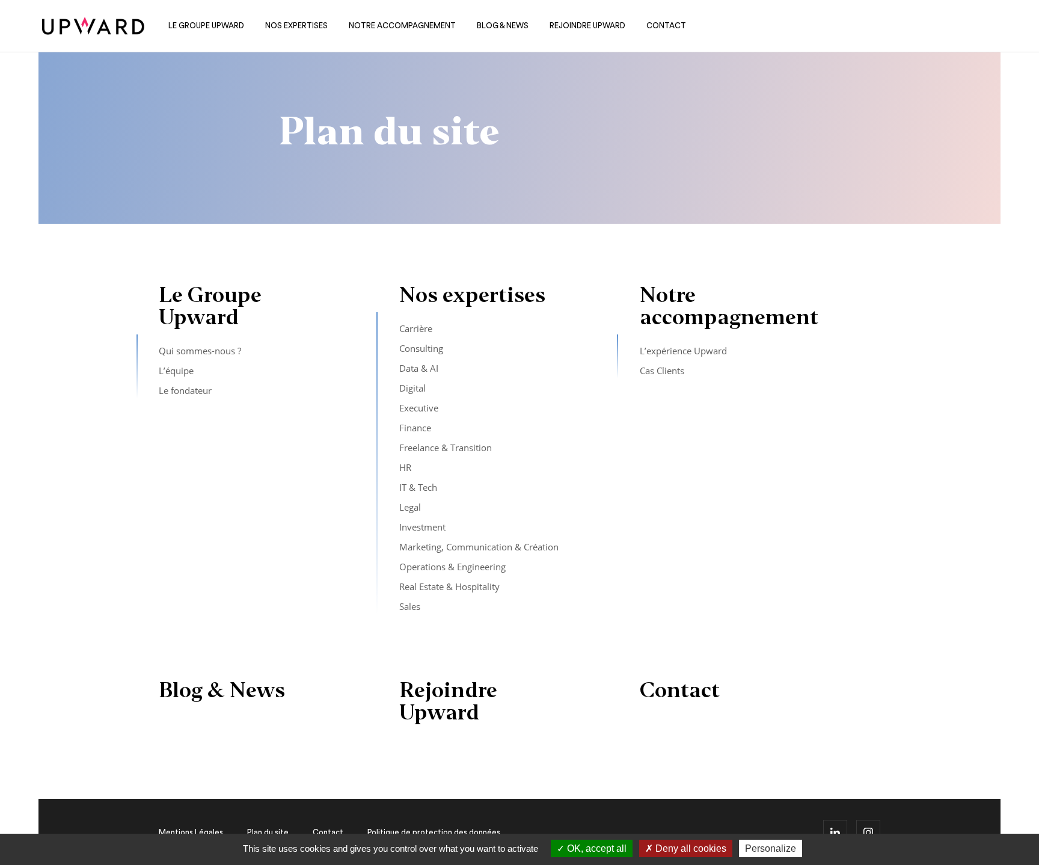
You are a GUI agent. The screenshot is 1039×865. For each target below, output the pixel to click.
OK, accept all (596, 848)
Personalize (770, 848)
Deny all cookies (689, 848)
